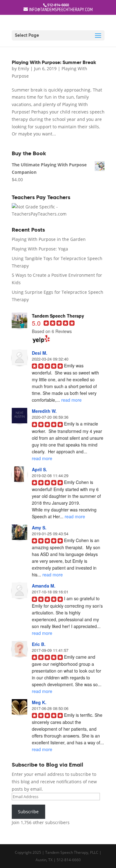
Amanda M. (43, 586)
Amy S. (39, 527)
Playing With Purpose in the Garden (49, 239)
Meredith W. (44, 411)
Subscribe (28, 812)
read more (71, 400)
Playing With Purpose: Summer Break (54, 62)
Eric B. (38, 644)
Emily (23, 68)
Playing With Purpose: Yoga (40, 249)
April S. (39, 469)
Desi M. (39, 353)
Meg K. (39, 702)
